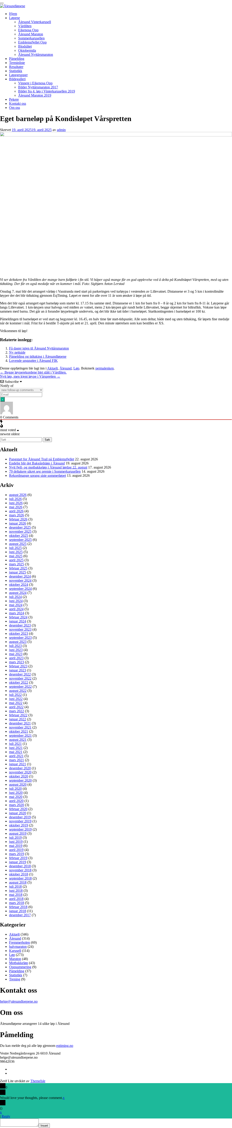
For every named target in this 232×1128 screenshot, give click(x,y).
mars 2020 (16, 805)
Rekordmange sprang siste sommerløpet (37, 475)
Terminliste (17, 63)
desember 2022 (20, 674)
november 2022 (20, 678)
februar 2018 (18, 907)
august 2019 (18, 833)
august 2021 (18, 739)
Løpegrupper (18, 75)
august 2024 (18, 593)
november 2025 (20, 531)
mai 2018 (15, 895)
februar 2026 (18, 519)
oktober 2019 (18, 825)
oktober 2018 (18, 874)
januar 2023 (17, 670)
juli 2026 (15, 499)
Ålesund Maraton (30, 34)
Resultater (16, 67)
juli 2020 (15, 788)
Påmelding (16, 59)
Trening (14, 979)
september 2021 (20, 735)
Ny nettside (17, 352)
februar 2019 (18, 858)
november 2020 (20, 772)
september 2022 (20, 686)
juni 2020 (16, 793)
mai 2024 (15, 605)
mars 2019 (16, 854)
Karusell (15, 951)
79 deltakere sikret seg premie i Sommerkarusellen (45, 471)
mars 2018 (16, 903)
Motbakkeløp (18, 963)
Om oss (14, 107)
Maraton (15, 959)
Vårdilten (24, 26)
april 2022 (16, 707)
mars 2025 (16, 564)
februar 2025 (18, 568)
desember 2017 (20, 915)
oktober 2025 (18, 535)
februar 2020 (18, 809)
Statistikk (15, 71)
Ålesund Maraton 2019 (34, 95)
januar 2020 (17, 813)
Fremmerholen (19, 942)
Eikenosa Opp (28, 30)
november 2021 (20, 727)
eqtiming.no (64, 1046)
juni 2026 (16, 503)
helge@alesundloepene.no (19, 1001)
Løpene (14, 18)
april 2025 (16, 560)
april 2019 (16, 850)
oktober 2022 (18, 682)
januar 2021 (17, 764)
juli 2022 (15, 695)
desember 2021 (20, 723)
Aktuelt (52, 368)
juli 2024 (15, 597)
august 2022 (18, 691)
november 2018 (20, 870)
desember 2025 (20, 527)
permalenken (104, 368)
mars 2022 (16, 711)
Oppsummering (20, 967)
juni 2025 (16, 552)
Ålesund (66, 368)
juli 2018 (15, 886)
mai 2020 (15, 797)
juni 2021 (16, 748)
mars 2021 (16, 760)
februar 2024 (18, 617)
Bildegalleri (17, 79)
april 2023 (16, 658)
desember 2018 (20, 866)
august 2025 (18, 544)
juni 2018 (16, 890)
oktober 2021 (18, 731)
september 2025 (20, 540)
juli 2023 (15, 646)
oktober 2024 (18, 584)
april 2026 (16, 511)
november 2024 (20, 580)
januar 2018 (17, 911)
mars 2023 (16, 662)
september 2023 (20, 637)
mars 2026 (16, 515)
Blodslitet (25, 46)
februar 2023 (18, 666)
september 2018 (20, 878)
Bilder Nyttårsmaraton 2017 (38, 87)
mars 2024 (16, 613)
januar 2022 (17, 719)
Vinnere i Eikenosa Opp (35, 83)
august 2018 (18, 882)
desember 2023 (20, 625)
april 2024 (16, 609)
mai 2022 (15, 703)
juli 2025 (15, 548)
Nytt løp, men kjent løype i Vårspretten (30, 376)
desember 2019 (20, 817)
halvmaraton (18, 946)
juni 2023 (16, 650)
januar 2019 (17, 862)
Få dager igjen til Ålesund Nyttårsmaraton (39, 348)
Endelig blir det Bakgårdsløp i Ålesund (37, 463)
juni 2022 (16, 699)
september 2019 (20, 829)
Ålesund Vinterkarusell (34, 22)
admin (61, 130)
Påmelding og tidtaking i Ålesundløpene (37, 356)
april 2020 (16, 801)
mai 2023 (15, 654)
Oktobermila (27, 50)
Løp (76, 368)
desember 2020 (20, 768)
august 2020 (18, 784)
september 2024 (20, 589)
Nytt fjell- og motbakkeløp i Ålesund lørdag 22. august (48, 467)
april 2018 (16, 899)
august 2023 (18, 642)
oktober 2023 (18, 633)
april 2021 (16, 756)
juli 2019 (15, 837)
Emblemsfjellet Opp (32, 42)
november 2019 (20, 821)
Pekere (14, 99)
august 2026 (18, 495)
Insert (44, 1125)
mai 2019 (15, 846)
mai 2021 (15, 752)
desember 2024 (20, 576)
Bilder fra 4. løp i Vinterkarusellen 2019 (46, 91)
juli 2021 (15, 744)
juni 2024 (16, 601)
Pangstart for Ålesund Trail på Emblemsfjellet (41, 459)
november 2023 (20, 629)
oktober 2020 (18, 776)
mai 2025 (15, 556)
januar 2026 (17, 523)
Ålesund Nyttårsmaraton (35, 54)
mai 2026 (15, 507)
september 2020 (20, 780)
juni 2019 (16, 842)
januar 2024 (17, 621)
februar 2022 (18, 715)
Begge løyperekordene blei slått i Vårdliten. (33, 372)
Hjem (13, 14)
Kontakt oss (17, 103)
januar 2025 (17, 572)
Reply (6, 1116)
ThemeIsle (37, 1081)
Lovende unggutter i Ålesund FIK (33, 360)
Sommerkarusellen (31, 38)
